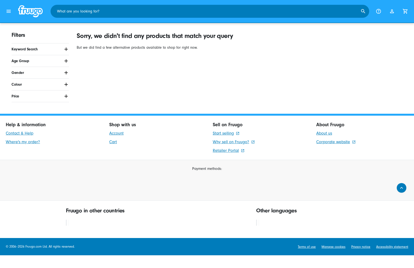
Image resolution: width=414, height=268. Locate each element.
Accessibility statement (392, 247)
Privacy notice (360, 247)
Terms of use (307, 247)
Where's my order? (23, 141)
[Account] (392, 11)
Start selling (223, 133)
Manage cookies (333, 247)
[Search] (363, 11)
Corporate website (333, 141)
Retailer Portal (226, 150)
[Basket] (405, 11)
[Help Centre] (378, 11)
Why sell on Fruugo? (231, 141)
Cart (113, 141)
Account (116, 133)
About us (324, 133)
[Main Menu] (8, 11)
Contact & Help (19, 133)
